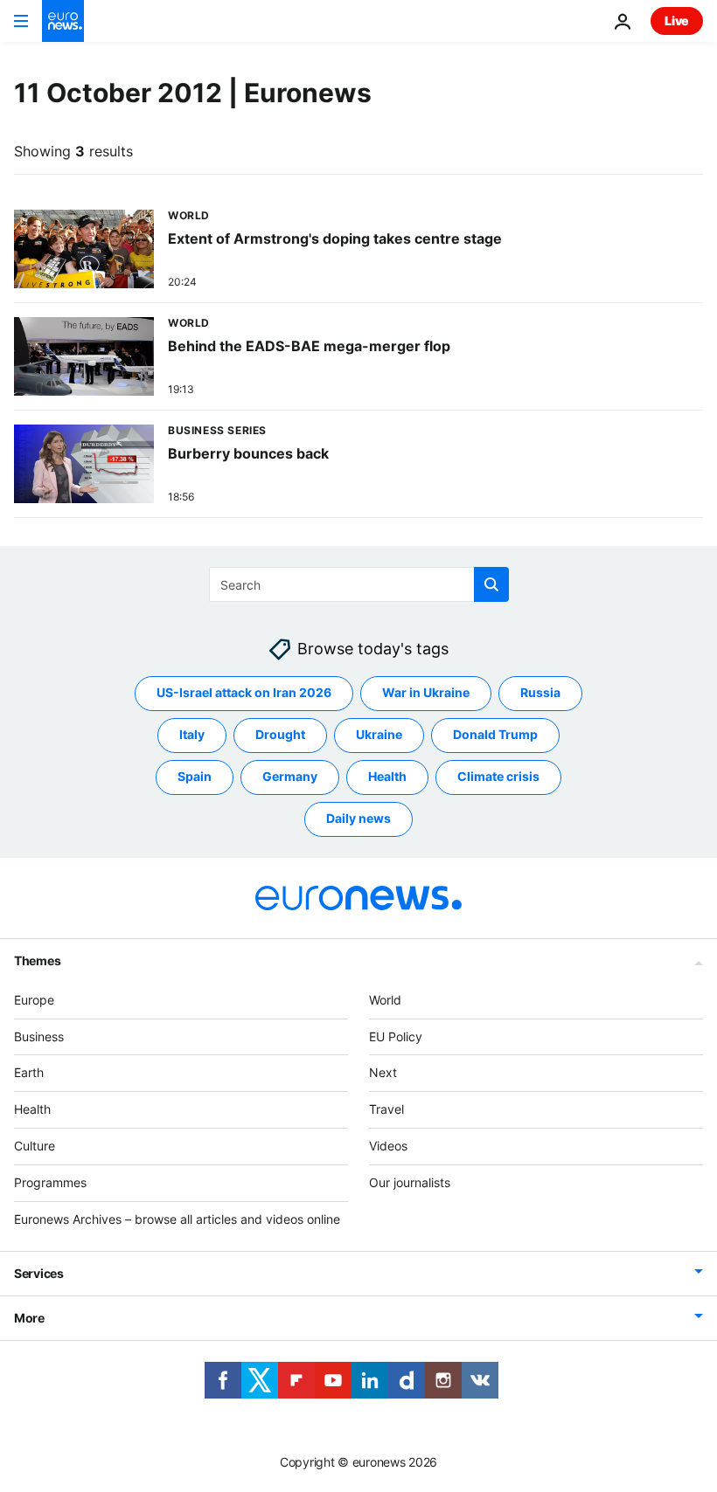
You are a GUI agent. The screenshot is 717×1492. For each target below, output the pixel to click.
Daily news (358, 819)
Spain (195, 777)
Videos (388, 1145)
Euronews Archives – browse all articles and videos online (177, 1219)
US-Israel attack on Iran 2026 (244, 693)
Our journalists (409, 1182)
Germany (289, 777)
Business (39, 1036)
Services (39, 1274)
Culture (34, 1145)
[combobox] (359, 584)
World (385, 999)
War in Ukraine (426, 693)
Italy (192, 735)
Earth (29, 1073)
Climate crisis (498, 777)
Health (387, 777)
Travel (386, 1109)
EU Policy (395, 1036)
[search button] (491, 584)
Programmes (50, 1182)
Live (677, 20)
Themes (37, 960)
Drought (280, 735)
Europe (34, 999)
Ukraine (379, 735)
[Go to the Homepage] (63, 21)
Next (383, 1073)
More (29, 1318)
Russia (540, 693)
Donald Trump (495, 735)
